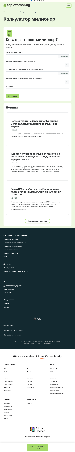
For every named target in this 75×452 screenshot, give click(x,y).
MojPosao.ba (8, 406)
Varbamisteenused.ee (56, 393)
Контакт (6, 304)
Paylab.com (30, 387)
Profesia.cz (7, 375)
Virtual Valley (8, 415)
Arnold (29, 369)
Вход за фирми (9, 289)
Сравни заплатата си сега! (37, 447)
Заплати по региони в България (15, 243)
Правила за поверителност (13, 330)
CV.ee (52, 375)
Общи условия (9, 268)
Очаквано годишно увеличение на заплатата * (21, 61)
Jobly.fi (29, 403)
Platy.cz (29, 381)
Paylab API (7, 293)
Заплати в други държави (13, 246)
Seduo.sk (30, 378)
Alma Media (46, 343)
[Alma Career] (37, 429)
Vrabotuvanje (8, 409)
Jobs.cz (6, 369)
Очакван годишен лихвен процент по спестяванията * (24, 78)
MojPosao (7, 403)
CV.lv (51, 372)
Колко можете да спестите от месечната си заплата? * (24, 69)
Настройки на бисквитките (13, 335)
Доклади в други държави (13, 286)
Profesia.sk (7, 372)
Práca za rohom (8, 381)
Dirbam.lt (53, 378)
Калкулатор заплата (11, 253)
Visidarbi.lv (53, 381)
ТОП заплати (8, 257)
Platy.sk (29, 384)
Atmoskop (7, 387)
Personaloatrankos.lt (56, 387)
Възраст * (9, 86)
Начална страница (10, 12)
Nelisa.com (7, 390)
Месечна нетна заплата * (14, 52)
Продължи (12, 96)
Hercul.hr (6, 412)
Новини (6, 307)
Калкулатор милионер (11, 250)
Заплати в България (11, 239)
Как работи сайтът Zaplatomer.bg (16, 271)
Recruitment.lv (54, 390)
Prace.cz (6, 378)
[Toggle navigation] (68, 6)
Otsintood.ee (54, 384)
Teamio (29, 372)
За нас (6, 275)
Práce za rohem (8, 384)
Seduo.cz (30, 375)
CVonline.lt (53, 369)
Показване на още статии (37, 221)
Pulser (6, 418)
